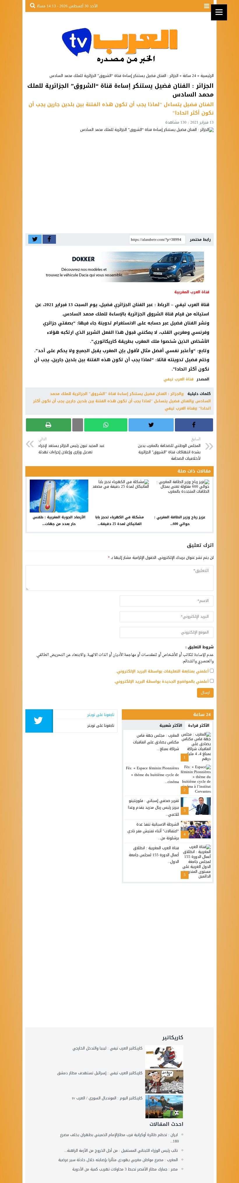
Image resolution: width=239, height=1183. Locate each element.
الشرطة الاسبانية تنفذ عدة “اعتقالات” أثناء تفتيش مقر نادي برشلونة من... (153, 831)
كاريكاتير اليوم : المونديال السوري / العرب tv (107, 1098)
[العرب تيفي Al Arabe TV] (119, 40)
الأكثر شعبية (170, 725)
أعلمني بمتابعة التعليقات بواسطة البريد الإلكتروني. (162, 671)
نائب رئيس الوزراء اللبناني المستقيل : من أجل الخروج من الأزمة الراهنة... (121, 1150)
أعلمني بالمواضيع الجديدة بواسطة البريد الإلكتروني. (161, 681)
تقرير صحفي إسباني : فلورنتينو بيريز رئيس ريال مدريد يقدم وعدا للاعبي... (153, 807)
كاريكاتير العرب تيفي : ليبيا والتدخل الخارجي (108, 1048)
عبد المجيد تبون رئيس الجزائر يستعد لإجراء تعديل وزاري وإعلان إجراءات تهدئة (71, 445)
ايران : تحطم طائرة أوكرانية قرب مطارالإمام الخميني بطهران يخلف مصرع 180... (119, 1138)
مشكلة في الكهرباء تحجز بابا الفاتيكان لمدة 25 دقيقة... (119, 520)
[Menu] (219, 12)
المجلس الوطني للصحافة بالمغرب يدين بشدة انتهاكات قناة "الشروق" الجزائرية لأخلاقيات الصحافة (169, 449)
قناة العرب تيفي (179, 379)
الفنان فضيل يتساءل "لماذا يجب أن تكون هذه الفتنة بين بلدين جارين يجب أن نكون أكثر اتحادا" (122, 404)
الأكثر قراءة (198, 725)
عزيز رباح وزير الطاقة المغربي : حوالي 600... (179, 520)
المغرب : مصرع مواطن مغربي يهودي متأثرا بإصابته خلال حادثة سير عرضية (118, 1159)
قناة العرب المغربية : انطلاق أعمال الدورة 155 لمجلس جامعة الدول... (154, 854)
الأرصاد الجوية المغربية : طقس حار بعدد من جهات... (59, 520)
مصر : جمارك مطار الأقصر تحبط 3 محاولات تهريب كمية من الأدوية (125, 1169)
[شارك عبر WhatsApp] (106, 425)
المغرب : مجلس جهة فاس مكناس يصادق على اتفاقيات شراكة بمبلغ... (156, 742)
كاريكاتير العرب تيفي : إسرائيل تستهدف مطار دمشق (100, 1073)
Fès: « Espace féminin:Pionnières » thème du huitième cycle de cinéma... (152, 774)
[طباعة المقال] (48, 425)
